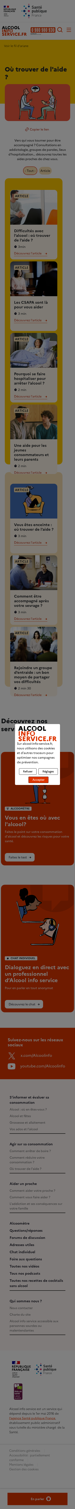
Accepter (38, 780)
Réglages (48, 771)
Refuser (27, 771)
